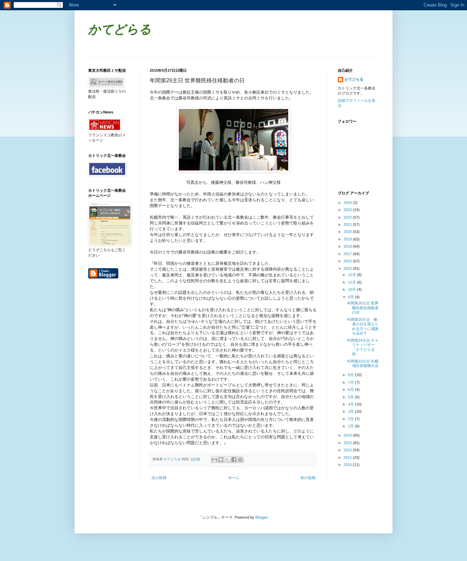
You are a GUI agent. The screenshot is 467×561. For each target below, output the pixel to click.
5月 (351, 397)
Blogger (261, 517)
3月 (351, 411)
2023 (348, 210)
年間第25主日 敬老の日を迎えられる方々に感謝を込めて (362, 326)
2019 (348, 239)
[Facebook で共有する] (233, 459)
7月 (351, 382)
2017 (348, 254)
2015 (348, 268)
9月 (351, 297)
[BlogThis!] (220, 459)
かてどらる (119, 30)
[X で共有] (227, 459)
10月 (352, 289)
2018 (348, 246)
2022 (348, 217)
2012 (348, 450)
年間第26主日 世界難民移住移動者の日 (362, 307)
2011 (348, 457)
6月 (351, 389)
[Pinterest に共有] (240, 459)
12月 (352, 275)
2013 (348, 443)
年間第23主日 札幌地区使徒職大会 (362, 363)
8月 (351, 375)
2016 (348, 261)
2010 (348, 465)
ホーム (233, 478)
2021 (348, 224)
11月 (352, 282)
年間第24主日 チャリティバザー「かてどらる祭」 (362, 347)
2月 (351, 419)
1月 (351, 426)
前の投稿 (308, 478)
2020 (348, 232)
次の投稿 (158, 478)
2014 (348, 435)
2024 (348, 203)
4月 (351, 404)
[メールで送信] (214, 459)
